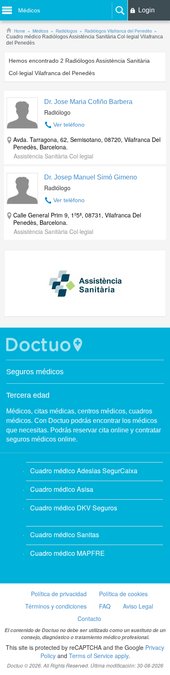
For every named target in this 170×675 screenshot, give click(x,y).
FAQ (105, 606)
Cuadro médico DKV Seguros (73, 507)
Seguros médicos (35, 372)
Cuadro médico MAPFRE (67, 553)
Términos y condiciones (56, 606)
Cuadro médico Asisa (61, 489)
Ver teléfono (69, 124)
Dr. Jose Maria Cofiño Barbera (88, 101)
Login (146, 10)
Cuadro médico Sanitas (64, 534)
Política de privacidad (59, 594)
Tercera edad (28, 395)
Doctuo (45, 345)
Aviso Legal (138, 606)
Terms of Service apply (98, 655)
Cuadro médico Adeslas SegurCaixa (83, 470)
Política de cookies (123, 594)
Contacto (89, 618)
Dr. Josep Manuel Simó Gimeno (90, 177)
